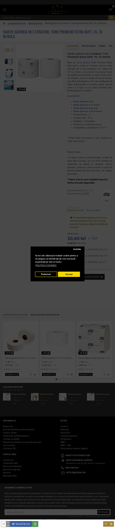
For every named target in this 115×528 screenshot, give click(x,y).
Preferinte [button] (46, 274)
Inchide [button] (77, 249)
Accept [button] (69, 274)
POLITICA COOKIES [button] (45, 265)
